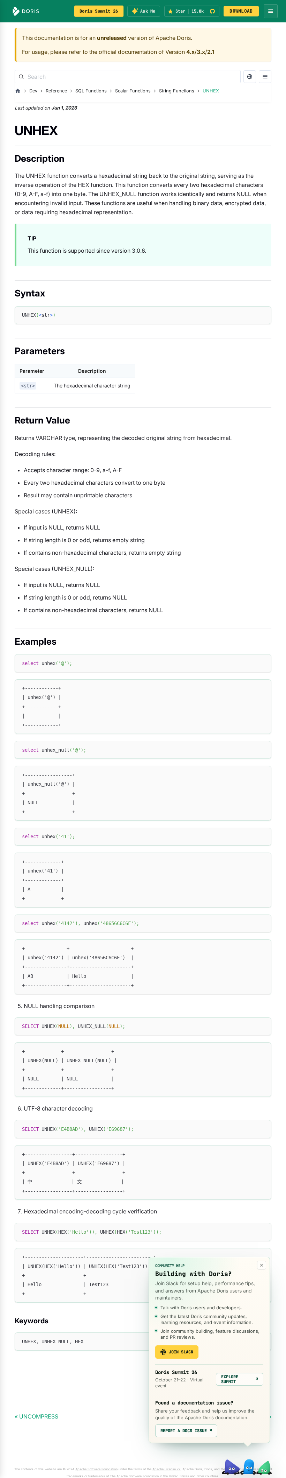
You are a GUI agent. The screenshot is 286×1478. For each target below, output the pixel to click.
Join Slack (181, 1352)
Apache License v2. (166, 1469)
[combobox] (127, 76)
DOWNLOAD (241, 11)
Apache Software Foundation (96, 1469)
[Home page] (18, 91)
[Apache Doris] (25, 11)
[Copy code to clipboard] (263, 315)
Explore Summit (239, 1379)
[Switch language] (249, 76)
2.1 (210, 51)
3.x (201, 51)
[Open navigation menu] (271, 11)
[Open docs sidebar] (265, 76)
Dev (33, 90)
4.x (190, 51)
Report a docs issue (186, 1431)
